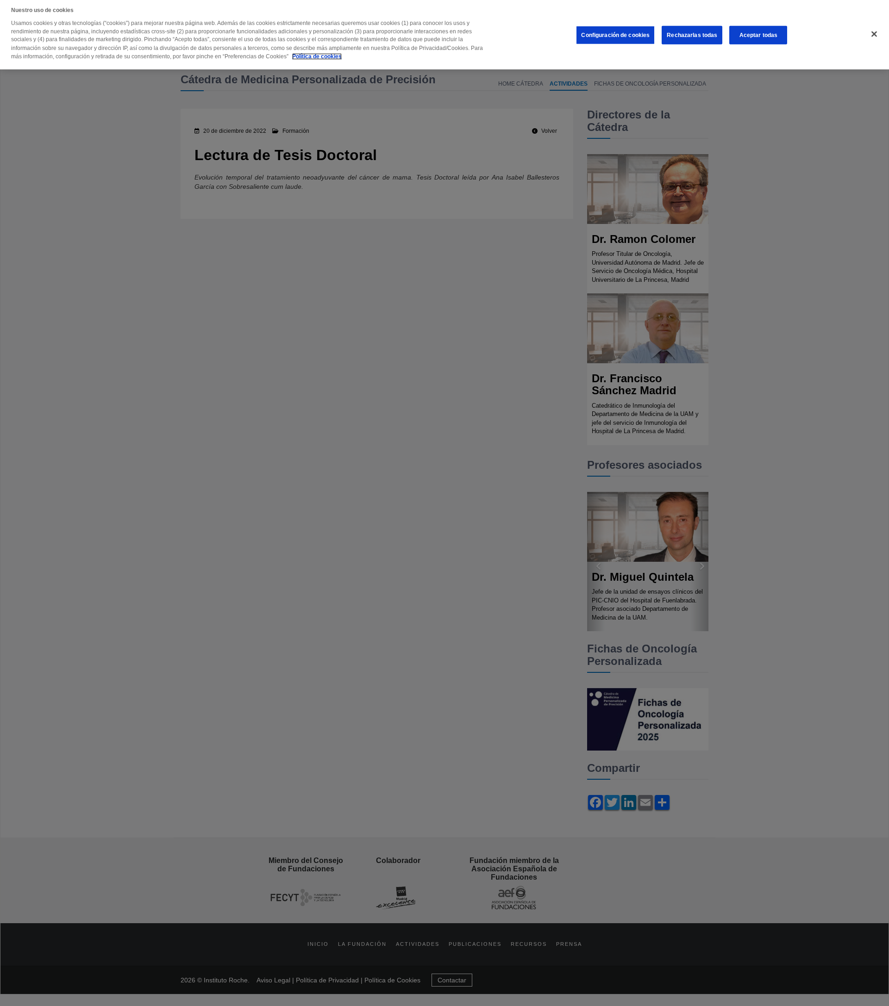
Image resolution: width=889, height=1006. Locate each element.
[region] (444, 34)
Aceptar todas (758, 35)
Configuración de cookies (615, 35)
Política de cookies (317, 56)
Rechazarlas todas (692, 35)
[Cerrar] (874, 34)
